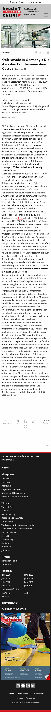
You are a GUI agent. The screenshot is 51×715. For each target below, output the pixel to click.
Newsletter (36, 2)
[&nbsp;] (25, 35)
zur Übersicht (6, 421)
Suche (14, 2)
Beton (20, 218)
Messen (24, 2)
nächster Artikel (46, 421)
